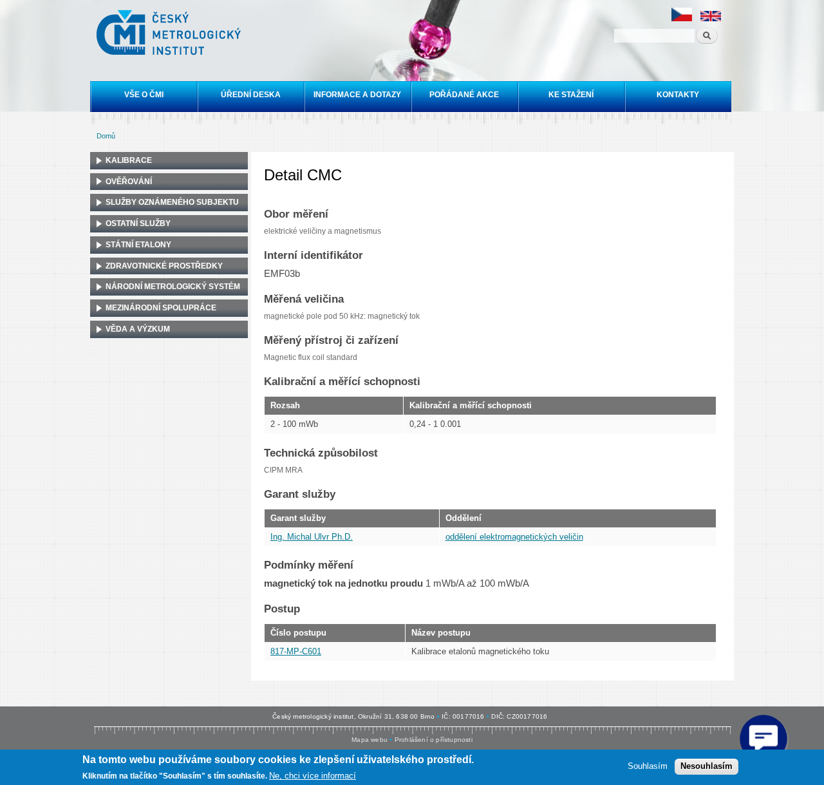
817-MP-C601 (295, 651)
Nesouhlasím (706, 766)
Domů (106, 136)
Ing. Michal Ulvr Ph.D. (311, 537)
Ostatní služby (138, 223)
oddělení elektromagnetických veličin (514, 537)
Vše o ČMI (144, 94)
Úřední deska (251, 94)
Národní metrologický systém (173, 286)
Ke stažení (571, 94)
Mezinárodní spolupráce (161, 307)
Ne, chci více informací (312, 775)
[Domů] (170, 34)
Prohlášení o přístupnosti (434, 739)
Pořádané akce (464, 94)
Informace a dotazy (357, 94)
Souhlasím (648, 766)
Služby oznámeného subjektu (172, 202)
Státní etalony (138, 244)
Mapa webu (369, 739)
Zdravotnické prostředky (164, 265)
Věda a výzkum (138, 329)
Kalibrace (129, 160)
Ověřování (129, 181)
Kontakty (678, 94)
